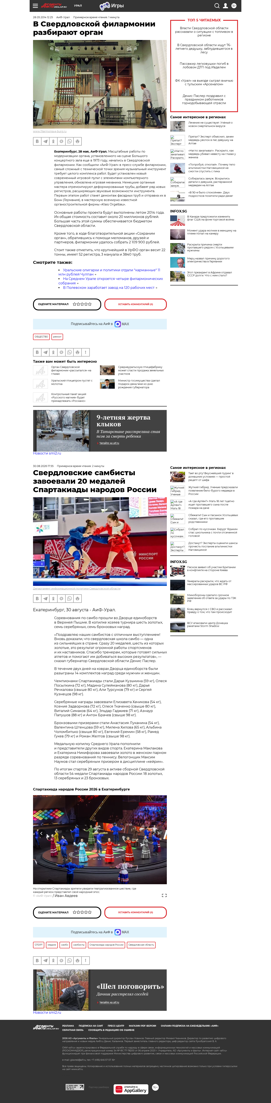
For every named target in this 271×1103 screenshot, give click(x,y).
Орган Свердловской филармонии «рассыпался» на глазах (71, 370)
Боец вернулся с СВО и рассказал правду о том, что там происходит (209, 611)
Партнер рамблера (99, 1087)
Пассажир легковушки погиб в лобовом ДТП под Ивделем (204, 65)
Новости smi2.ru (47, 453)
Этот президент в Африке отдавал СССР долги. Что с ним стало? (209, 274)
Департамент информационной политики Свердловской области (76, 588)
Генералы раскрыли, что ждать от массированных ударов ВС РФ (209, 583)
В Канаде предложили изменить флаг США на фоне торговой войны (210, 218)
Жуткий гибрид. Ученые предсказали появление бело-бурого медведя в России (213, 491)
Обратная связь (72, 1030)
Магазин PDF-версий (142, 1026)
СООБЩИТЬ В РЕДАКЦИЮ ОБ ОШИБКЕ (111, 1030)
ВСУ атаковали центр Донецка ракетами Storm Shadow (207, 625)
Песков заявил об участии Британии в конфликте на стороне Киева (211, 569)
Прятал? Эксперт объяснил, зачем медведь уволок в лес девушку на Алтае (211, 140)
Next (158, 833)
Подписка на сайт (91, 1026)
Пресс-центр (116, 1026)
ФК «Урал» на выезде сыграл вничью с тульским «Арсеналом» (204, 82)
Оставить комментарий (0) (135, 304)
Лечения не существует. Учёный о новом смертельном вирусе (210, 124)
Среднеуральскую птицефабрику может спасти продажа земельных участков (141, 370)
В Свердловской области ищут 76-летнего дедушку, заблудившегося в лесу (204, 48)
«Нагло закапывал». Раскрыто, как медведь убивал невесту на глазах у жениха (212, 154)
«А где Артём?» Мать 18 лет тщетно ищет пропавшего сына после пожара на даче (211, 505)
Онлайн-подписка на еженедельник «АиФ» (189, 1026)
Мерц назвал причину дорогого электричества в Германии (208, 260)
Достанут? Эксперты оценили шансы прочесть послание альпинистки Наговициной (213, 546)
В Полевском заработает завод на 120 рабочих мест (109, 288)
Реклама (68, 1026)
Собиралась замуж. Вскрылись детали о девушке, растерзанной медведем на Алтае (210, 182)
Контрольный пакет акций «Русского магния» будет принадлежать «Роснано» (68, 397)
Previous (41, 833)
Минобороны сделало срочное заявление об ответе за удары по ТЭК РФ (211, 598)
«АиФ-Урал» (44, 895)
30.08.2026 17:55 (43, 466)
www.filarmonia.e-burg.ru (49, 131)
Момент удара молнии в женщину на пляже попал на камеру (211, 232)
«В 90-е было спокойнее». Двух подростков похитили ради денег (210, 194)
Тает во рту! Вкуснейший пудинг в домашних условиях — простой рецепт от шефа (211, 477)
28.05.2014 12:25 (43, 17)
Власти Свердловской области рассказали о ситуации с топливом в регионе (204, 31)
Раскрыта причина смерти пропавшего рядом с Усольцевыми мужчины (210, 247)
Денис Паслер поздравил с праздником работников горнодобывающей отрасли (204, 99)
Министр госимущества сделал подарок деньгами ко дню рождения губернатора (139, 384)
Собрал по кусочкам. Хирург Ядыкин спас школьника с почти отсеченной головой (213, 532)
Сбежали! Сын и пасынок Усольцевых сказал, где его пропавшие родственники (213, 518)
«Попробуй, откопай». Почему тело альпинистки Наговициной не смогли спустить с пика (211, 168)
